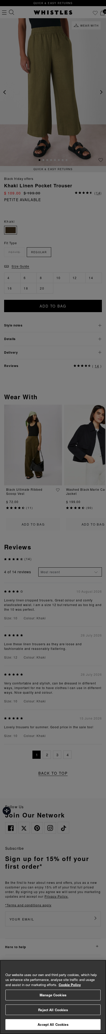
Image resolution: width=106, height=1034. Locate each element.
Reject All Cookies (53, 1009)
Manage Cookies (53, 994)
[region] (53, 997)
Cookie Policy (70, 984)
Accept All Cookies (53, 1024)
